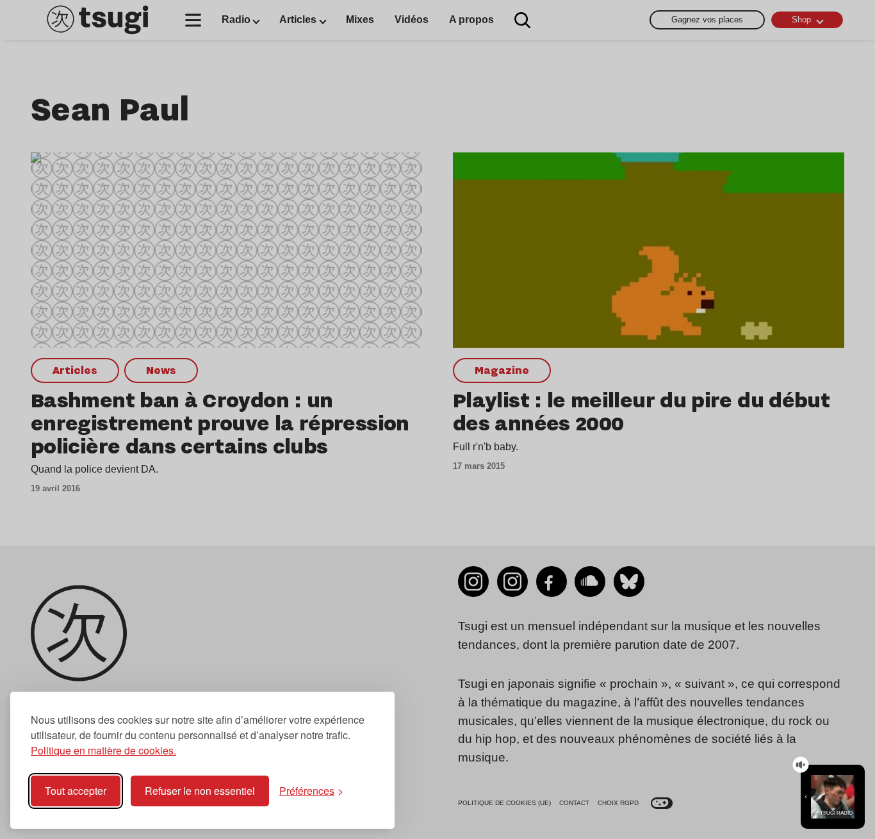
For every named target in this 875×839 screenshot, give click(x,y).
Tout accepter (75, 790)
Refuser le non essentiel (200, 790)
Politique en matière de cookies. (103, 750)
